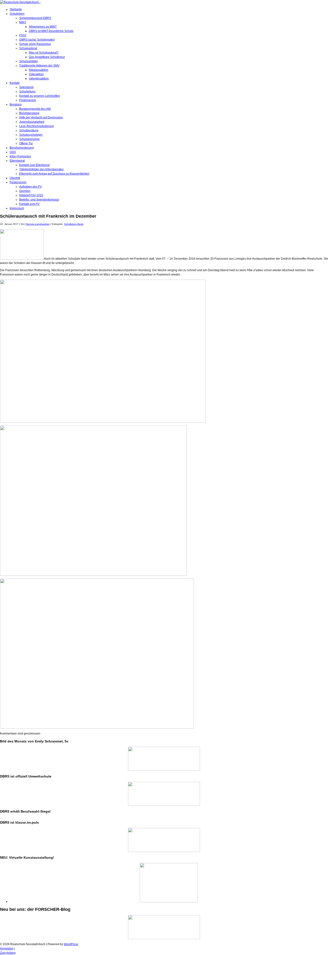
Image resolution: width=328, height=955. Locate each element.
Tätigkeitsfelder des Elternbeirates (41, 169)
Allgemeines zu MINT (43, 26)
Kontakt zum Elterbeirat (34, 165)
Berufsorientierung (22, 147)
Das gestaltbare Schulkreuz (47, 57)
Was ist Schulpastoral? (44, 52)
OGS (13, 152)
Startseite (16, 9)
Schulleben (17, 13)
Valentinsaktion (39, 78)
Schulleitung (27, 91)
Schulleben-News (73, 224)
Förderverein (27, 100)
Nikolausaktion (38, 70)
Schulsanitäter (28, 61)
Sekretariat (26, 87)
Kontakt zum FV (29, 204)
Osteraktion (36, 74)
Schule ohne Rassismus (35, 44)
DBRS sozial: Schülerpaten (37, 39)
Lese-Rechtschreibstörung (36, 126)
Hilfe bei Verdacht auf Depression (41, 117)
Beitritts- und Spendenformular (39, 199)
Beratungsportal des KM (35, 108)
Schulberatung (28, 130)
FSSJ (22, 35)
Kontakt (14, 83)
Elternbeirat (17, 160)
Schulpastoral (28, 48)
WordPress (71, 944)
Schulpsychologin (31, 134)
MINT (22, 22)
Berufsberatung (29, 113)
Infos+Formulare (20, 156)
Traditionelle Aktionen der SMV (39, 65)
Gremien (24, 191)
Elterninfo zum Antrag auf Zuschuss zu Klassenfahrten (54, 173)
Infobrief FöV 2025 (31, 195)
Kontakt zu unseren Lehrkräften (39, 96)
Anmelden (6, 948)
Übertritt (15, 178)
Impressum (17, 208)
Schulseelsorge (29, 139)
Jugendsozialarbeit (31, 121)
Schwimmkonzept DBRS (35, 18)
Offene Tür (26, 143)
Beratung (16, 104)
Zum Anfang (8, 953)
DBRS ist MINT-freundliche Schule (51, 31)
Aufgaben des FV (30, 186)
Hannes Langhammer (38, 224)
